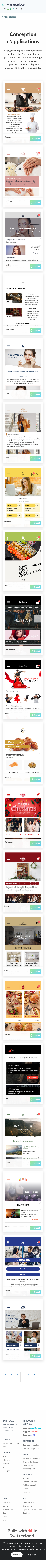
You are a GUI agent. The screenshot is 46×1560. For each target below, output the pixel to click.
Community (28, 1506)
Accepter (16, 1555)
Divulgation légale (30, 1462)
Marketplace (9, 16)
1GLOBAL (27, 1492)
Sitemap (6, 1520)
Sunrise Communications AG (31, 1480)
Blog (4, 1513)
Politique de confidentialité (29, 1467)
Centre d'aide (28, 1502)
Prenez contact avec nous (11, 1445)
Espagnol (6, 1471)
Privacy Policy (38, 1549)
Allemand (6, 1460)
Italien (5, 1467)
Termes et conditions (31, 1458)
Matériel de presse (31, 1448)
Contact (26, 1513)
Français (6, 1463)
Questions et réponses (32, 1509)
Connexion (7, 1506)
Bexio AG (27, 1489)
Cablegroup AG (29, 1485)
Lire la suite (31, 1554)
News (5, 1516)
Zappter (32, 1428)
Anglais (6, 1456)
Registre (6, 1502)
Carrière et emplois (31, 1445)
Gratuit (37, 138)
